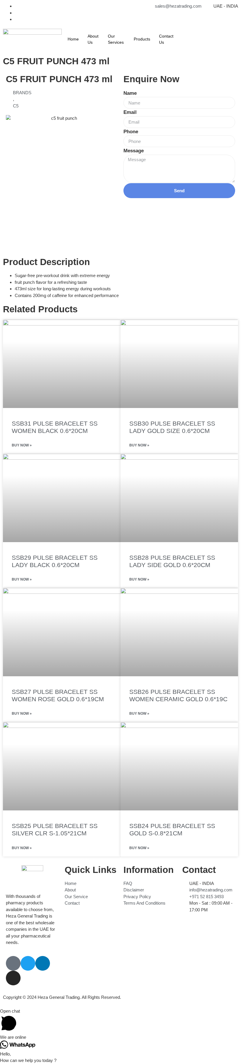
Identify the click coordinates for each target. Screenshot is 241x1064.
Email (130, 112)
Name (130, 93)
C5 (16, 105)
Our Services (116, 39)
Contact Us (166, 39)
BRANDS (22, 92)
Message (133, 151)
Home (73, 39)
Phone (130, 131)
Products (142, 39)
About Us (93, 39)
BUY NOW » (22, 445)
